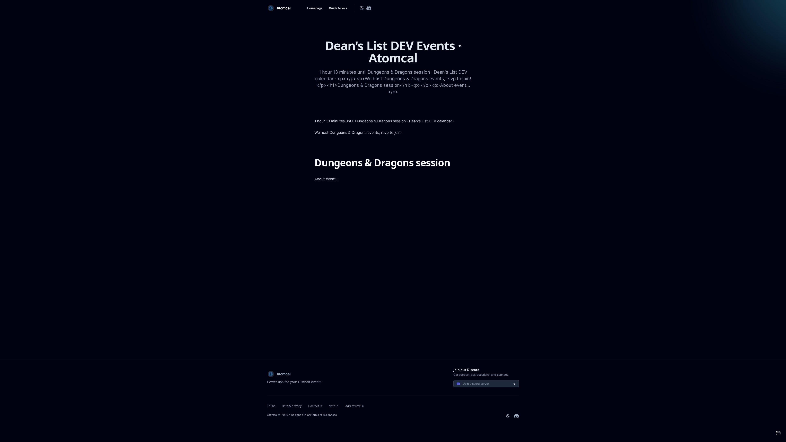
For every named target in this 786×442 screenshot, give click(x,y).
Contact (313, 406)
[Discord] (368, 8)
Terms (271, 406)
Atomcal (272, 414)
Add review (352, 406)
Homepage (314, 8)
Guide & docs (338, 8)
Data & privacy (292, 406)
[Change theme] (362, 8)
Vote (332, 406)
